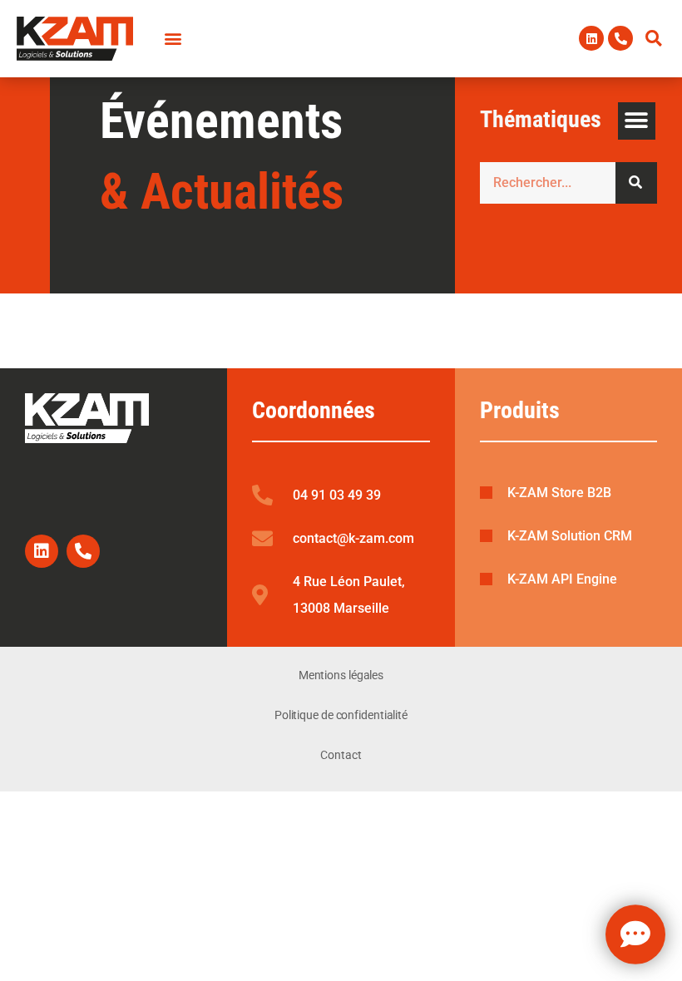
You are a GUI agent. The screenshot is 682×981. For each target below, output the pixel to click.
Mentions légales (341, 675)
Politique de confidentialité (341, 715)
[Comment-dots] (635, 935)
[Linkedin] (591, 38)
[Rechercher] (636, 183)
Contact (340, 755)
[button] (653, 38)
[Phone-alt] (620, 38)
